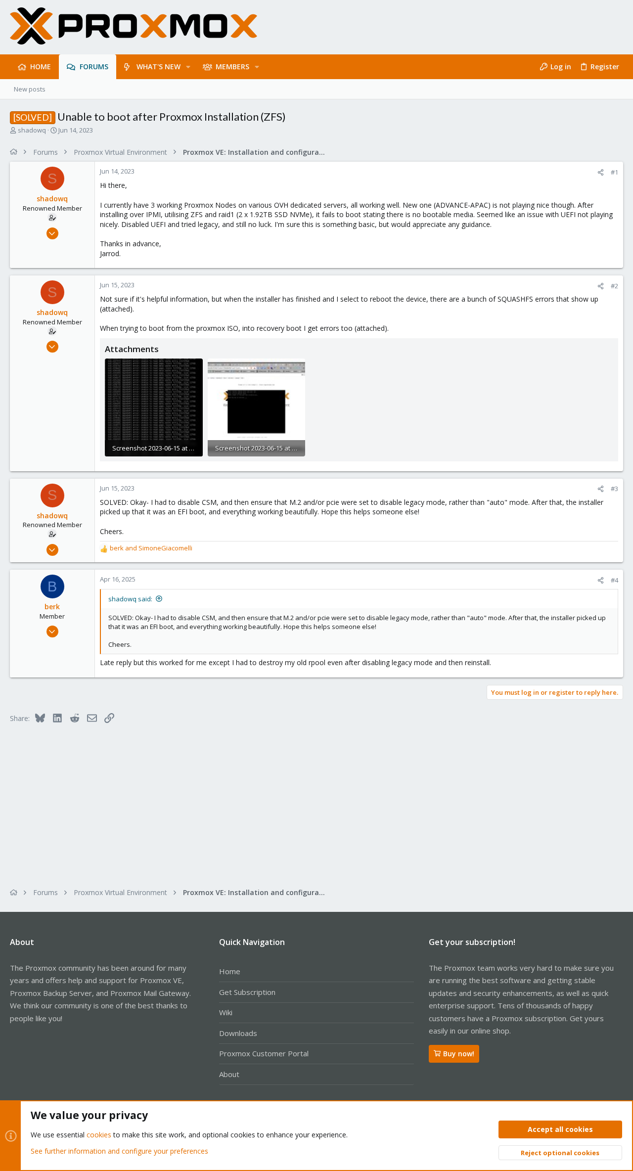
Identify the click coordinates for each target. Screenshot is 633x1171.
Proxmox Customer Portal (264, 1053)
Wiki (225, 1012)
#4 (614, 580)
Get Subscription (247, 992)
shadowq (32, 130)
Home (229, 971)
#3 (614, 488)
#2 (614, 285)
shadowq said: (130, 598)
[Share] (600, 172)
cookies (99, 1134)
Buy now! (458, 1053)
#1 (614, 172)
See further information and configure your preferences (119, 1151)
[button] (188, 66)
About (229, 1074)
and (151, 547)
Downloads (238, 1033)
